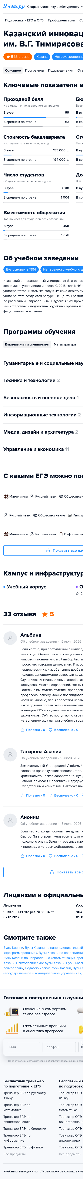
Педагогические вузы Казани (48, 968)
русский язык (45, 496)
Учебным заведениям (20, 1171)
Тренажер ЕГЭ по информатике (16, 1138)
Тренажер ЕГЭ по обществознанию (16, 1119)
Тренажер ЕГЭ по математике (16, 1107)
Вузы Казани (13, 948)
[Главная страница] (14, 6)
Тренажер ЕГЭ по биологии (24, 1129)
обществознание (51, 515)
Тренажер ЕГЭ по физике (23, 1147)
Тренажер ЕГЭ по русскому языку (24, 1095)
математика (18, 496)
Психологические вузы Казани (40, 963)
